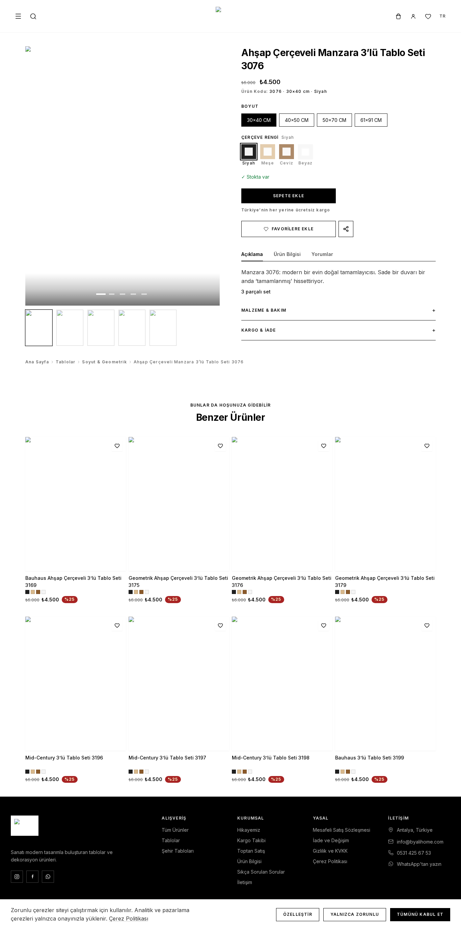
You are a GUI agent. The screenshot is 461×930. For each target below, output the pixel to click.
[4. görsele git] (133, 294)
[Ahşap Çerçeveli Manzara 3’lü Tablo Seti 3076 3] (100, 328)
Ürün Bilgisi (249, 861)
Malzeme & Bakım (338, 310)
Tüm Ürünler (175, 830)
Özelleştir (297, 914)
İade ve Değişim (331, 840)
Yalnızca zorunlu (354, 914)
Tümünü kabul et (420, 914)
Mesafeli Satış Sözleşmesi (341, 830)
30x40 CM (259, 120)
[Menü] (18, 16)
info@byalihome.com (420, 842)
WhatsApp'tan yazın (419, 864)
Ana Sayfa (37, 361)
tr (442, 16)
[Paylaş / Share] (345, 229)
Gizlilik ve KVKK (330, 851)
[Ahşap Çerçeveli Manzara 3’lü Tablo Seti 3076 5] (163, 328)
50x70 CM (334, 120)
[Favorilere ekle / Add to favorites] (117, 445)
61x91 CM (371, 120)
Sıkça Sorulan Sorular (261, 872)
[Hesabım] (413, 16)
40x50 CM (296, 120)
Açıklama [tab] (252, 254)
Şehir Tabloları (178, 851)
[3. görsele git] (122, 294)
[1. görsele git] (101, 294)
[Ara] (33, 16)
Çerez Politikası (330, 861)
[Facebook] (32, 877)
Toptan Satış (251, 851)
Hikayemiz (248, 830)
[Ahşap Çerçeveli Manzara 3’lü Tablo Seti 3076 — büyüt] (122, 176)
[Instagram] (17, 877)
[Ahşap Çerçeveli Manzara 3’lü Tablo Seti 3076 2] (69, 328)
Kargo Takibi (251, 840)
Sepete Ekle (288, 195)
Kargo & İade (338, 330)
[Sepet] (398, 16)
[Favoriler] (428, 16)
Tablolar (66, 361)
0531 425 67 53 (414, 853)
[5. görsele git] (144, 294)
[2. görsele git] (111, 294)
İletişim (244, 882)
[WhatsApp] (48, 877)
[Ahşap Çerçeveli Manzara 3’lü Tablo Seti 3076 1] (38, 328)
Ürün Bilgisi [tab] (287, 254)
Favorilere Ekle (293, 228)
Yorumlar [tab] (322, 254)
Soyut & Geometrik (104, 361)
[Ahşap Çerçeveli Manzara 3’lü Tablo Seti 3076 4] (131, 328)
